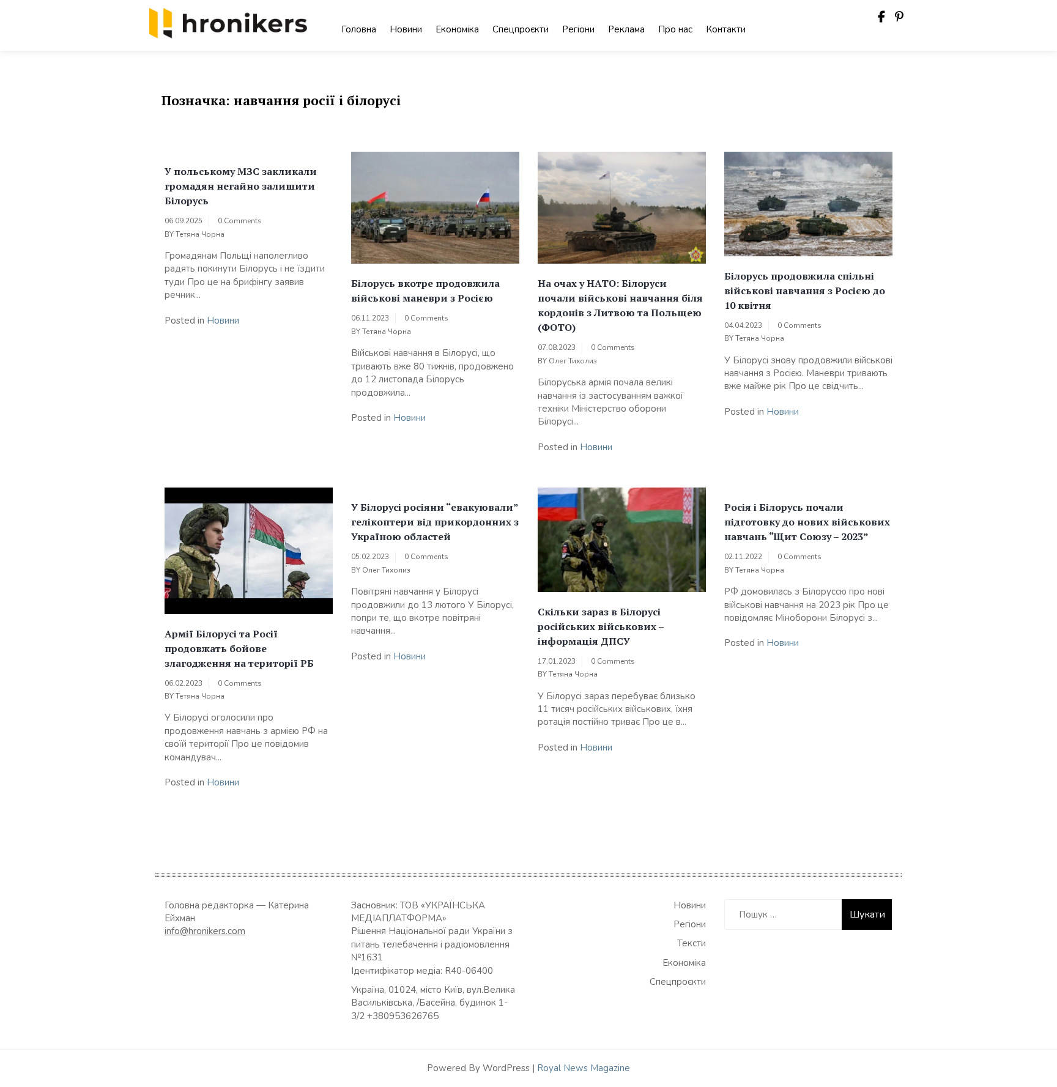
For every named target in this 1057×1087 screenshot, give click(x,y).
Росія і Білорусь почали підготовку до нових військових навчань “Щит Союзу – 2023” (807, 521)
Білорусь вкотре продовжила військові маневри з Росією (425, 290)
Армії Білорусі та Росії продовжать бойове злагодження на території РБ (239, 648)
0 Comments (240, 221)
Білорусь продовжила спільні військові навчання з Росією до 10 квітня (804, 290)
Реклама (626, 29)
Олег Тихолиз (573, 361)
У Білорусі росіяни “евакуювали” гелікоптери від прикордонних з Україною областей (435, 521)
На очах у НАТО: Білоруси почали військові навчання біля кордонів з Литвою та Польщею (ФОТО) (620, 305)
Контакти (726, 29)
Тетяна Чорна (200, 234)
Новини (406, 29)
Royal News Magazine (583, 1068)
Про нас (675, 29)
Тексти (691, 943)
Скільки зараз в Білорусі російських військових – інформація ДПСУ (601, 626)
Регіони (578, 29)
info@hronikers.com (205, 931)
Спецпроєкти (520, 29)
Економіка (457, 29)
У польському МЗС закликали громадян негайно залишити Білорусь (241, 186)
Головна (358, 29)
